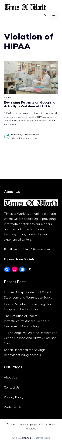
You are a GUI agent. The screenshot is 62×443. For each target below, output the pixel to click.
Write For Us (13, 407)
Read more (10, 124)
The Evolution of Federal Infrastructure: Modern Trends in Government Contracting (27, 321)
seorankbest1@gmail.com (32, 249)
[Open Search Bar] (45, 15)
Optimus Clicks (42, 437)
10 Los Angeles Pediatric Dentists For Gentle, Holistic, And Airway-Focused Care (30, 338)
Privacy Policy (13, 397)
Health (7, 97)
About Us (10, 377)
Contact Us (12, 387)
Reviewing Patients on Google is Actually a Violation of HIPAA (29, 104)
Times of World (15, 214)
